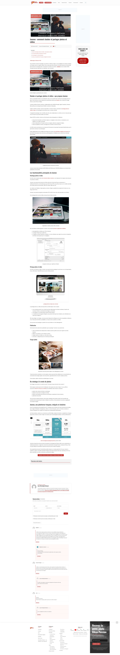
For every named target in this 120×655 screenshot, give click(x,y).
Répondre (38, 556)
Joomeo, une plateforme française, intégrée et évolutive (41, 56)
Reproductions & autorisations (78, 632)
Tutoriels (69, 2)
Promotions (62, 629)
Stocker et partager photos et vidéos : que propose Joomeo (42, 51)
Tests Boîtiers (52, 646)
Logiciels (51, 640)
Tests (59, 2)
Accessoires (52, 642)
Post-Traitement (63, 636)
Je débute (41, 2)
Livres (51, 643)
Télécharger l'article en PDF (35, 60)
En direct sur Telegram (64, 648)
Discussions (62, 642)
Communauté (75, 2)
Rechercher (86, 3)
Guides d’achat (64, 2)
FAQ (38, 632)
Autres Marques (52, 639)
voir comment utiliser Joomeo (48, 178)
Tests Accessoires (53, 649)
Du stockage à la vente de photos (37, 55)
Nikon (51, 638)
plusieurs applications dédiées (59, 228)
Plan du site (40, 638)
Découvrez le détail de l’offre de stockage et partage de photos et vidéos (51, 455)
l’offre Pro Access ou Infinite (40, 388)
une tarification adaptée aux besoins (61, 131)
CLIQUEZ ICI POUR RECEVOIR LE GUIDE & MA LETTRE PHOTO (83, 61)
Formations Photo (48, 2)
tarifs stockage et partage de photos (48, 440)
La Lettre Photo (52, 634)
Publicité (39, 636)
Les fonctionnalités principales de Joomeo (39, 53)
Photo (61, 635)
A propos (81, 2)
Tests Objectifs (52, 648)
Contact (39, 631)
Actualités (54, 2)
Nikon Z (61, 639)
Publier (66, 513)
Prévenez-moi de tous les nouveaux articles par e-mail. (44, 518)
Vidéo (61, 637)
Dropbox (58, 100)
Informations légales (41, 634)
